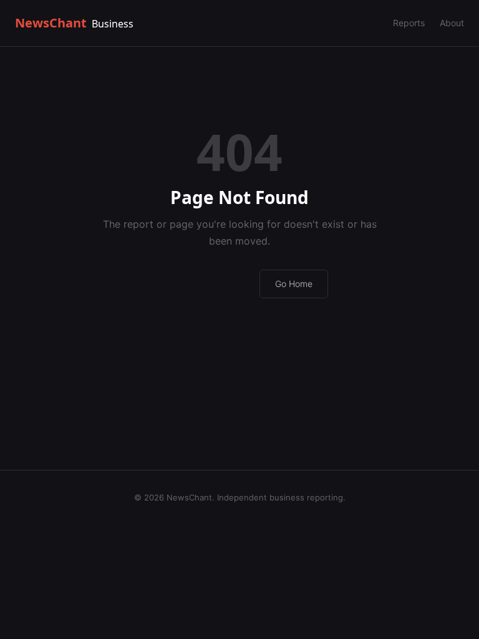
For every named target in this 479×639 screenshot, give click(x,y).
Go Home (293, 283)
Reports (409, 22)
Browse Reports (201, 283)
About (452, 22)
